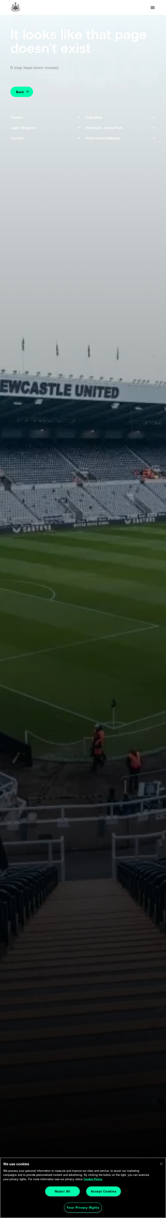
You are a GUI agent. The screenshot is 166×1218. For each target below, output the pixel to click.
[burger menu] (152, 7)
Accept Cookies (103, 1191)
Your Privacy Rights (83, 1207)
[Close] (161, 1164)
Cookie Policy (93, 1179)
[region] (83, 1188)
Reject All (62, 1191)
